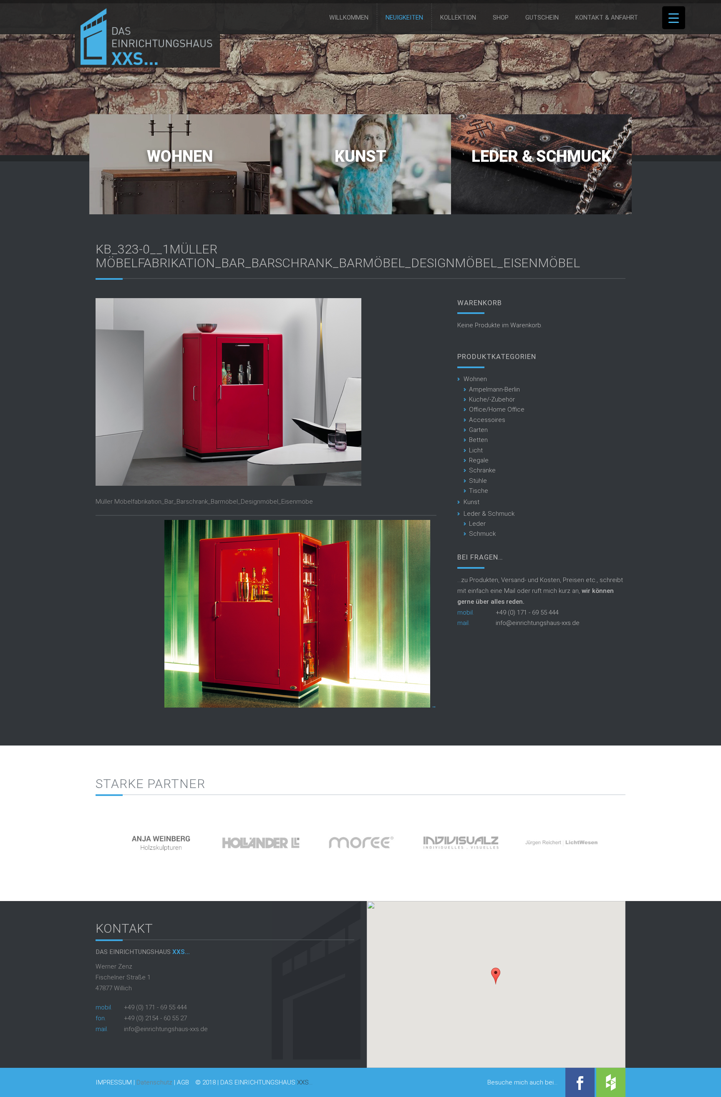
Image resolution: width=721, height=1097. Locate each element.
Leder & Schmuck (541, 156)
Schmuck (482, 533)
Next (639, 839)
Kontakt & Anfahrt (606, 17)
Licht (476, 450)
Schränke (482, 470)
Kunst (360, 156)
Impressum (114, 1082)
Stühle (478, 480)
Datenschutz (154, 1082)
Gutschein (542, 17)
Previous (81, 839)
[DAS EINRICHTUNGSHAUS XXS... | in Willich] (144, 63)
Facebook (580, 1082)
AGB (183, 1082)
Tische (478, 491)
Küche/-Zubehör (492, 399)
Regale (479, 460)
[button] (495, 976)
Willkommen (348, 17)
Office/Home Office (496, 409)
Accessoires (487, 420)
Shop (501, 17)
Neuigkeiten (404, 17)
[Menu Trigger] (673, 17)
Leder (477, 523)
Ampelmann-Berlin (494, 389)
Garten (478, 430)
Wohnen (180, 156)
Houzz (610, 1082)
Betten (478, 440)
